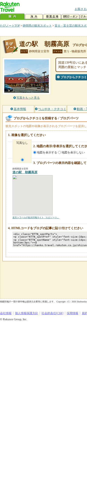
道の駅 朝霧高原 (44, 43)
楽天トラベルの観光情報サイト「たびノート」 (35, 217)
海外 (34, 16)
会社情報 (6, 313)
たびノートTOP (10, 25)
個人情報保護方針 (26, 313)
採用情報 (72, 313)
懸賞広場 (52, 16)
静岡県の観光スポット (37, 25)
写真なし (22, 142)
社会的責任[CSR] (52, 313)
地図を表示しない (73, 152)
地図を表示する (47, 152)
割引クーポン (70, 16)
